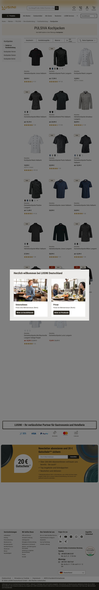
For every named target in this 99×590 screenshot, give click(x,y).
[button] (31, 298)
